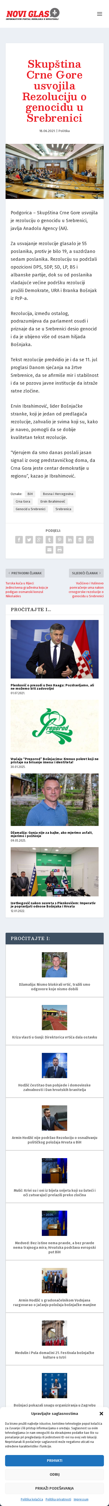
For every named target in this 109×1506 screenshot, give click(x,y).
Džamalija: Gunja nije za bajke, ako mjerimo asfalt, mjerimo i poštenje (52, 834)
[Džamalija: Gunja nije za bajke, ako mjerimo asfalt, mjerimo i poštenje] (55, 799)
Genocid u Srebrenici (30, 509)
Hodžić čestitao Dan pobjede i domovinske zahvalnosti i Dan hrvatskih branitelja (54, 1087)
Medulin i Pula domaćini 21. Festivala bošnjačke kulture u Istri (54, 1355)
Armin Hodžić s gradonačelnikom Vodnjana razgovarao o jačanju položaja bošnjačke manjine (54, 1302)
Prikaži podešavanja (54, 1488)
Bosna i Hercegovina (58, 494)
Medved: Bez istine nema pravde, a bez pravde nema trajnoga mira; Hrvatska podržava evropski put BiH (54, 1247)
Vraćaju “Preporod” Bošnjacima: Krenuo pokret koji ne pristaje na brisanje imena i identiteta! (55, 760)
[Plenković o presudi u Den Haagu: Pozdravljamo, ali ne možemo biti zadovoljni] (55, 649)
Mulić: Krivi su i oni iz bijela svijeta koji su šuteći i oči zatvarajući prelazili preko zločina (55, 1192)
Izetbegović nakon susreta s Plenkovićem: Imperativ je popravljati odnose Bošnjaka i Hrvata (53, 904)
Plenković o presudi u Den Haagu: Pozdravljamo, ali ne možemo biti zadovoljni (52, 686)
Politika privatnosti (58, 1499)
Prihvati (54, 1460)
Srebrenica (63, 509)
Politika (64, 131)
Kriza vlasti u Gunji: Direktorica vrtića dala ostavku (54, 1037)
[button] (101, 1413)
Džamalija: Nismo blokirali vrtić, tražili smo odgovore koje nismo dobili (54, 986)
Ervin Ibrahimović (52, 501)
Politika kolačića (32, 1499)
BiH (30, 494)
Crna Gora (23, 501)
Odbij (55, 1474)
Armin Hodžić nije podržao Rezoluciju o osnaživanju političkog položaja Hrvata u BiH (54, 1140)
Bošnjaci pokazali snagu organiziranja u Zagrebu (55, 1405)
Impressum (81, 1499)
